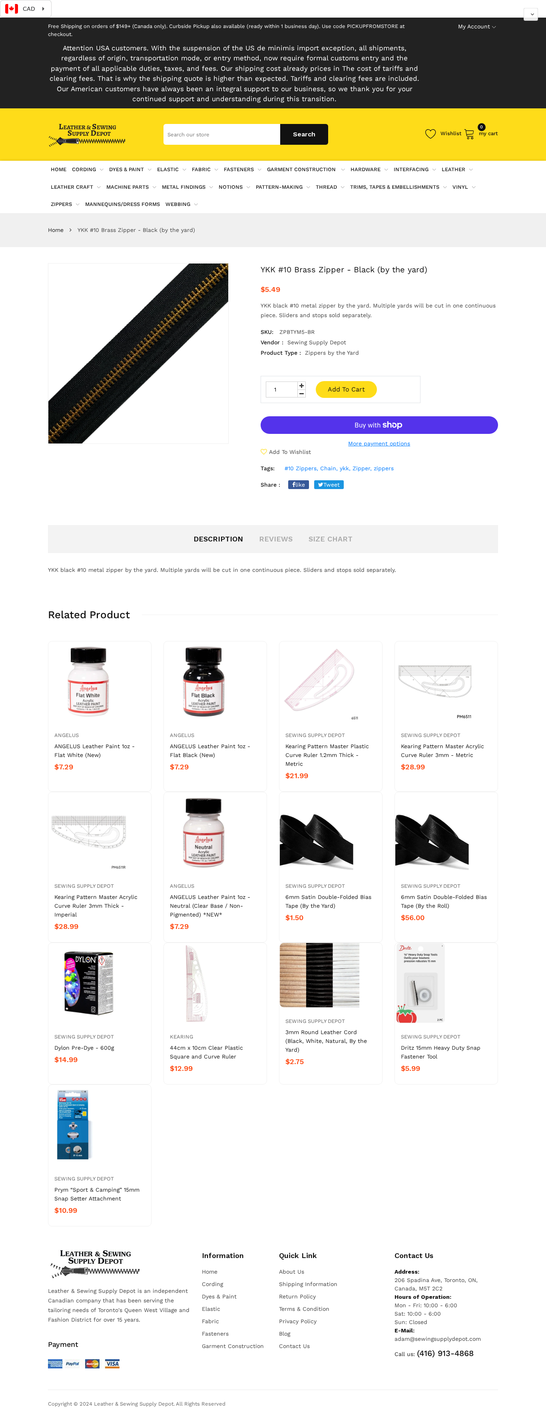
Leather (453, 169)
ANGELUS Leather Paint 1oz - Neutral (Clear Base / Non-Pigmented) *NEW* (210, 906)
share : (270, 484)
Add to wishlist (290, 452)
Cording (84, 169)
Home (56, 230)
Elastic (168, 169)
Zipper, (362, 468)
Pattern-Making (279, 187)
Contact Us (294, 1346)
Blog (284, 1333)
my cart (488, 132)
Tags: (268, 468)
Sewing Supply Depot (315, 735)
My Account (474, 26)
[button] (531, 14)
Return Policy (297, 1296)
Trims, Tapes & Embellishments (394, 187)
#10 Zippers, (301, 468)
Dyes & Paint (126, 169)
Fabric (201, 169)
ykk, (345, 468)
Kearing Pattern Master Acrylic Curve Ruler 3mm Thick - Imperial (95, 906)
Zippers (61, 204)
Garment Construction (302, 169)
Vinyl (460, 187)
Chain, (329, 468)
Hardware (366, 169)
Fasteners (239, 169)
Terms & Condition (304, 1309)
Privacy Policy (298, 1321)
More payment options (379, 443)
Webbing (177, 204)
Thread (326, 187)
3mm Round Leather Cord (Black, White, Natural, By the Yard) (326, 1041)
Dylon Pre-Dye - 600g (84, 1048)
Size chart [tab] (331, 539)
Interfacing (411, 169)
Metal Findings (183, 187)
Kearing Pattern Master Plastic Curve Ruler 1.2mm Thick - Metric (327, 755)
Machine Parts (127, 187)
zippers (384, 468)
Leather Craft (72, 187)
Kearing (181, 1037)
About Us (291, 1271)
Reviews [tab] (276, 539)
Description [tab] (218, 539)
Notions (231, 187)
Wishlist (451, 133)
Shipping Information (308, 1284)
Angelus (66, 735)
